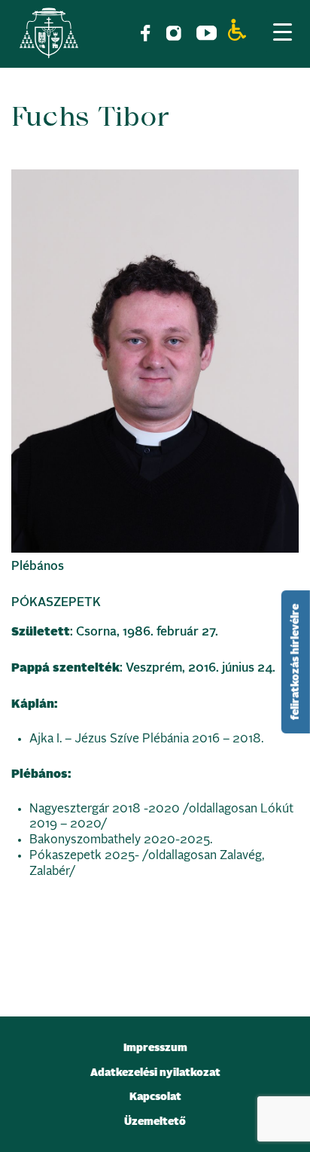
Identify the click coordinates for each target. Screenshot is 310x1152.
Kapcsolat (155, 1097)
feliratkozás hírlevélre (295, 662)
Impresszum (155, 1048)
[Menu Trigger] (282, 31)
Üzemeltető (155, 1122)
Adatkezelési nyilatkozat (155, 1073)
